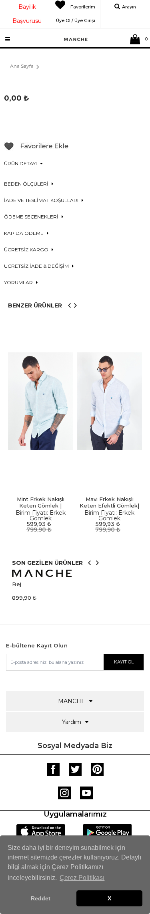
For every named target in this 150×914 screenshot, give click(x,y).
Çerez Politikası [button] (82, 877)
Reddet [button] (40, 898)
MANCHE (71, 701)
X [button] (109, 898)
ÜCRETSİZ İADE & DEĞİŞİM (37, 266)
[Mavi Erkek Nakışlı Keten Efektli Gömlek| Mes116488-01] (109, 401)
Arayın (129, 7)
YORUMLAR (19, 282)
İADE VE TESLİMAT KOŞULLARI (42, 200)
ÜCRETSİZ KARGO (27, 250)
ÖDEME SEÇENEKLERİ (32, 217)
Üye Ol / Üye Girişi (75, 19)
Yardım (71, 722)
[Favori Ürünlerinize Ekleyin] (36, 149)
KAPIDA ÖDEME (24, 233)
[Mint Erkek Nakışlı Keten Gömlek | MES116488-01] (40, 401)
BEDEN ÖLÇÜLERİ (27, 184)
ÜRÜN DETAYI (21, 163)
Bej (16, 584)
